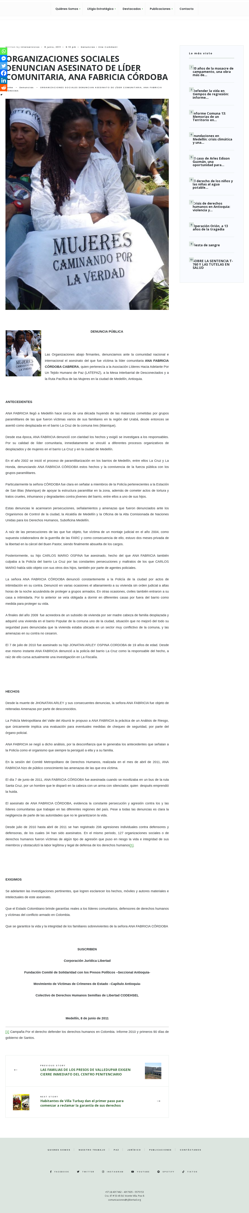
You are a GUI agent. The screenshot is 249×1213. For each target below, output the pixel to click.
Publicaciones (160, 9)
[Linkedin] (3, 80)
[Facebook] (3, 73)
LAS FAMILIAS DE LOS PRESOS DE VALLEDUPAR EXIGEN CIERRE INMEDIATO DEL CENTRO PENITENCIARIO (85, 1070)
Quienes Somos (59, 1150)
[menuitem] (67, 9)
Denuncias (88, 47)
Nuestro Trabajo (92, 1150)
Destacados (132, 9)
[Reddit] (3, 87)
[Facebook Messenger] (3, 58)
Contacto (187, 9)
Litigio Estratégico (100, 9)
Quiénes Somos (66, 9)
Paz (116, 1150)
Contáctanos (190, 1150)
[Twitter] (3, 65)
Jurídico (134, 1150)
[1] (131, 845)
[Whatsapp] (3, 51)
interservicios (30, 47)
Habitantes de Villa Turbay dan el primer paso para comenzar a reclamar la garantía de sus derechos (82, 1101)
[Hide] (1, 94)
